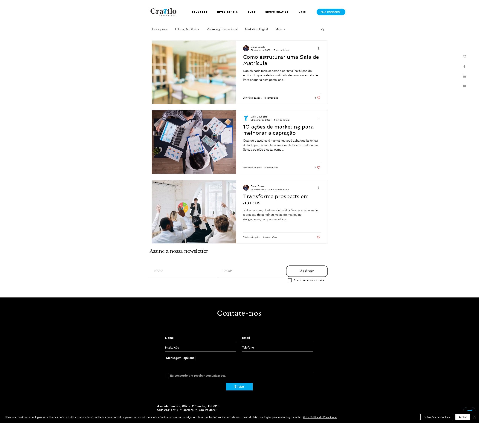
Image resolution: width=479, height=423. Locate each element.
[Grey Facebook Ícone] (464, 66)
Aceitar (463, 417)
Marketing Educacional (222, 29)
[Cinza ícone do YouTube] (464, 86)
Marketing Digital (256, 29)
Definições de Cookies (437, 417)
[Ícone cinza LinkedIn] (464, 76)
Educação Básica (187, 29)
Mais (278, 29)
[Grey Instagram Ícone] (464, 57)
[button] (279, 12)
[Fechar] (474, 417)
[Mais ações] (320, 48)
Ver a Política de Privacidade (320, 417)
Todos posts (160, 29)
